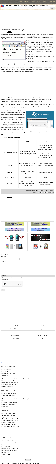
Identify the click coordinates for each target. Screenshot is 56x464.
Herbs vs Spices (6, 371)
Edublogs (47, 190)
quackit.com (43, 192)
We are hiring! (51, 1)
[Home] (2, 6)
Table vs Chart (5, 397)
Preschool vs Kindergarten (8, 395)
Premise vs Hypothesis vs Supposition (11, 377)
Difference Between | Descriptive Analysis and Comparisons (26, 6)
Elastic (42, 338)
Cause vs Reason (6, 369)
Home (20, 1)
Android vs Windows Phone (9, 404)
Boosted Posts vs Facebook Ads (10, 382)
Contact (44, 1)
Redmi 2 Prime (42, 332)
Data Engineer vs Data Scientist (9, 380)
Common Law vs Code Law (8, 415)
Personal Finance (42, 335)
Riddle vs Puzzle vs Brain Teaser (10, 420)
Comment (3, 261)
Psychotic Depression (15, 329)
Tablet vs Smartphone (7, 444)
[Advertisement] (28, 19)
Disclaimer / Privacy (35, 1)
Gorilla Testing (15, 338)
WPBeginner (41, 190)
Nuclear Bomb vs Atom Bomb (9, 393)
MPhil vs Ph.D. (5, 452)
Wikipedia (32, 190)
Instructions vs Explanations (9, 424)
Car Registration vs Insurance (9, 413)
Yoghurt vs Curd (6, 406)
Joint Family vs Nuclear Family (9, 450)
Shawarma (15, 325)
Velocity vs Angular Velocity (8, 422)
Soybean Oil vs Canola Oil (8, 417)
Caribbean (15, 332)
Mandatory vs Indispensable (9, 384)
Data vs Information (6, 400)
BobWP (36, 190)
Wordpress (51, 190)
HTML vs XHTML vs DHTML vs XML (11, 426)
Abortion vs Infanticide (7, 386)
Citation (26, 1)
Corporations (43, 329)
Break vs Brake (5, 375)
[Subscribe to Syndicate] (1, 457)
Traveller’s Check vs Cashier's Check (11, 418)
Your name (3, 256)
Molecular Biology (15, 335)
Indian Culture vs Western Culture (10, 448)
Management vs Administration (9, 402)
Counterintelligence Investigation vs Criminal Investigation (16, 378)
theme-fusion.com (50, 192)
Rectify (42, 325)
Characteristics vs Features (8, 373)
